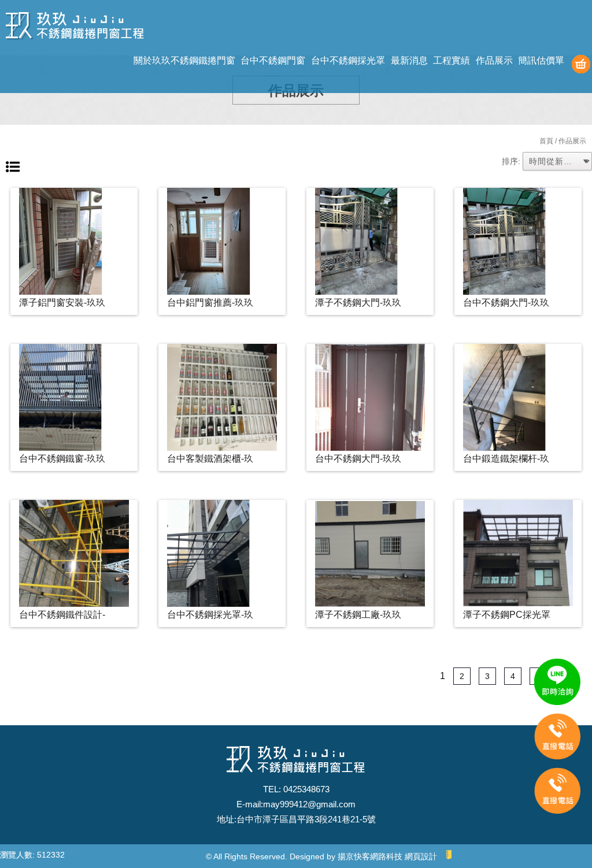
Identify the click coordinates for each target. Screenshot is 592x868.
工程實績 (451, 60)
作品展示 (494, 60)
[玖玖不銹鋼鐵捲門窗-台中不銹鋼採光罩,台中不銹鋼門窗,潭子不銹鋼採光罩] (75, 27)
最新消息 (409, 60)
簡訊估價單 (541, 60)
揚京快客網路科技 (370, 856)
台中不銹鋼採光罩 (348, 60)
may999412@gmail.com (309, 804)
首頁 (546, 141)
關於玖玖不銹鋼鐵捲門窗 (184, 60)
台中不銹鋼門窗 (272, 60)
